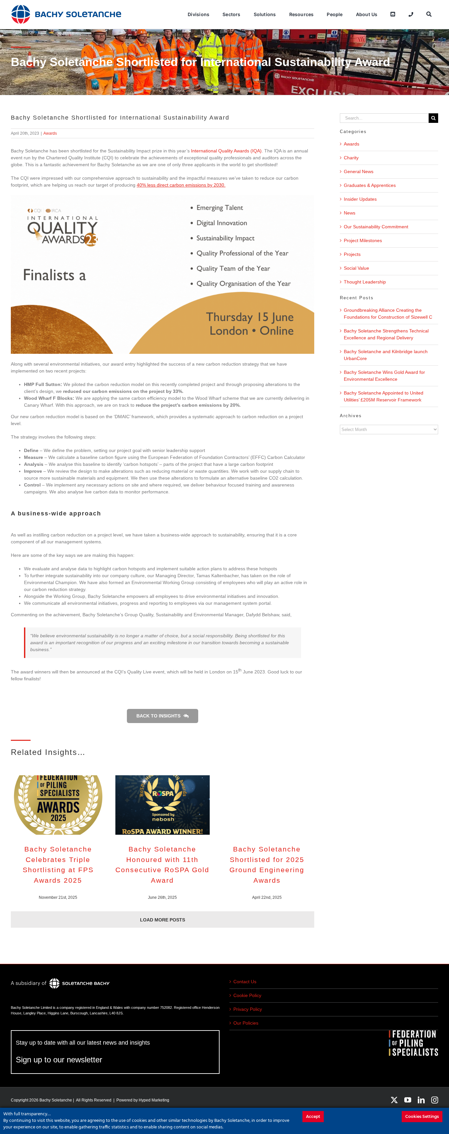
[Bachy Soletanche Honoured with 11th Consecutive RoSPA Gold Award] (162, 805)
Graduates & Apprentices (370, 185)
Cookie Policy (247, 995)
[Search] (429, 14)
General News (358, 171)
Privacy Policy (247, 1009)
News (349, 212)
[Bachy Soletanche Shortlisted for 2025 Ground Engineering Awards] (267, 805)
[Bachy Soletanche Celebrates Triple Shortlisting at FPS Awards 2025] (58, 805)
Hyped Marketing (154, 1100)
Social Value (356, 268)
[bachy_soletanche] (66, 6)
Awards (50, 133)
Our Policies (245, 1023)
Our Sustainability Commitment (376, 226)
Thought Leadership (365, 281)
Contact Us (244, 981)
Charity (351, 157)
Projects (352, 254)
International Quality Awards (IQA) (226, 150)
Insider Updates (360, 199)
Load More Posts (162, 919)
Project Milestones (363, 240)
